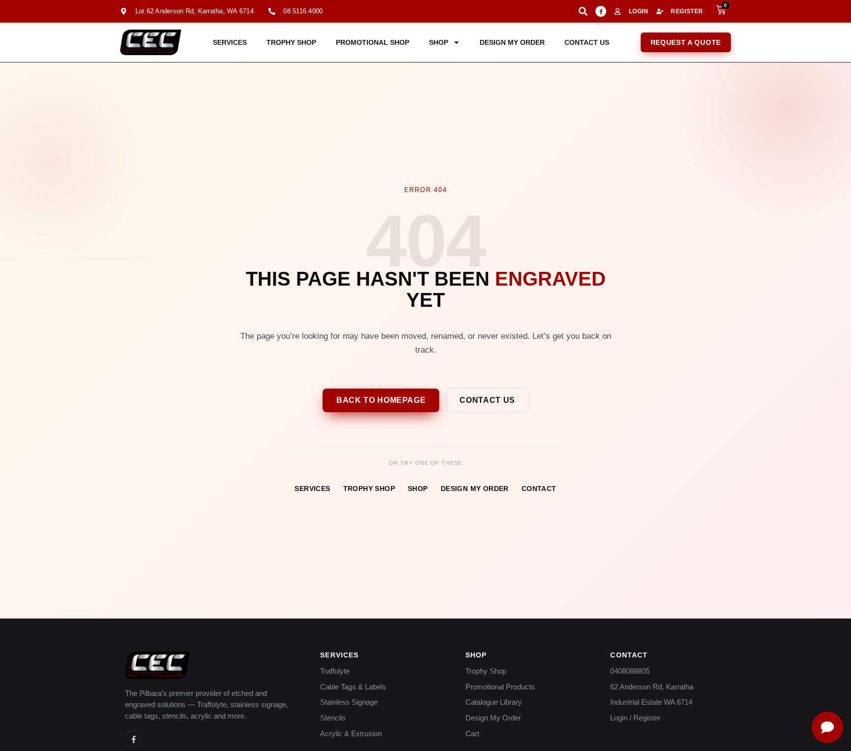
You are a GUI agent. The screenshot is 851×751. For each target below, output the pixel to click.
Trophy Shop (291, 42)
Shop (438, 42)
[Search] (583, 11)
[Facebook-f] (600, 11)
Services (230, 42)
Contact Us (586, 42)
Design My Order (512, 42)
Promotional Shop (372, 42)
